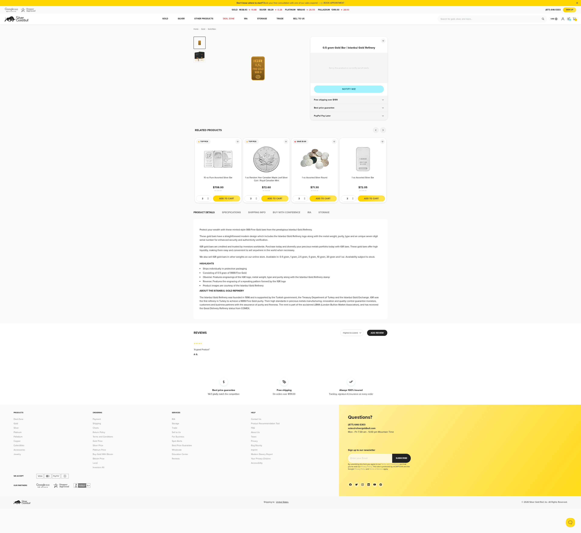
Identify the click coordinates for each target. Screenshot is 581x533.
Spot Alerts (177, 441)
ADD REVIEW (377, 333)
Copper (17, 441)
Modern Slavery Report (262, 454)
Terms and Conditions (103, 436)
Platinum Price (99, 450)
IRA (173, 419)
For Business (178, 436)
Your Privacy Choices (261, 458)
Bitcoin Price (98, 458)
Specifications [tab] (231, 212)
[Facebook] (350, 484)
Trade (174, 428)
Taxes (253, 436)
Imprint (254, 450)
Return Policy (99, 432)
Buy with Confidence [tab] (286, 212)
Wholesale (177, 450)
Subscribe (401, 458)
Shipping (97, 423)
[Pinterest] (380, 484)
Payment (97, 419)
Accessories (19, 450)
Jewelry (17, 454)
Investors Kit (98, 467)
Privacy (254, 441)
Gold (244, 9)
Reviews (176, 458)
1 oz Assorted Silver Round (314, 177)
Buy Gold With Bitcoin (103, 454)
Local (95, 463)
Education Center (180, 454)
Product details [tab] (204, 212)
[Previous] (212, 68)
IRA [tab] (309, 212)
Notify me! (349, 89)
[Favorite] (383, 40)
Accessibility (257, 463)
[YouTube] (374, 484)
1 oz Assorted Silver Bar (363, 177)
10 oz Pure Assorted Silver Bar (218, 177)
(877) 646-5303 (553, 9)
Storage (175, 423)
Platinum (300, 9)
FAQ (253, 428)
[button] (349, 99)
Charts (96, 428)
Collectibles (19, 445)
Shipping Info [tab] (257, 212)
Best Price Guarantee (182, 445)
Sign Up (569, 10)
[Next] (303, 68)
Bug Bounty (256, 445)
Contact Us (256, 419)
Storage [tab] (323, 212)
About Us (255, 432)
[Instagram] (362, 484)
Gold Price (97, 441)
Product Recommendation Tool (265, 423)
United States (282, 502)
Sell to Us (176, 432)
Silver (270, 9)
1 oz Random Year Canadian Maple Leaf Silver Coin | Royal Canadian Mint (266, 179)
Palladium (333, 9)
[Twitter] (356, 484)
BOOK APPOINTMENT (334, 3)
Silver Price (98, 445)
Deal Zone (18, 419)
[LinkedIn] (368, 484)
